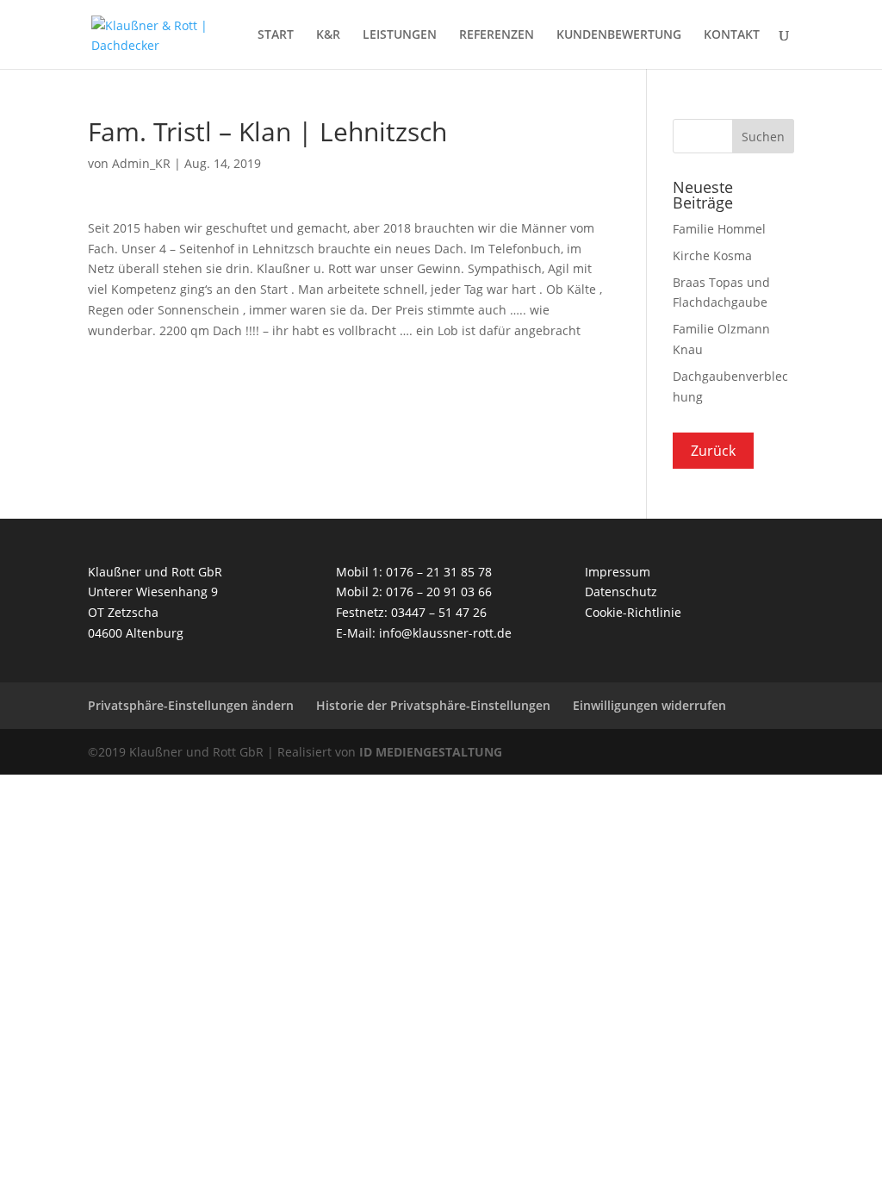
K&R (328, 35)
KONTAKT (732, 35)
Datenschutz (621, 591)
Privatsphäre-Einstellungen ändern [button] (191, 705)
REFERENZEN (496, 35)
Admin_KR (141, 163)
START (276, 35)
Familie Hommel (719, 229)
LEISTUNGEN (400, 35)
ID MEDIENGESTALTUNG (430, 752)
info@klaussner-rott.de (445, 633)
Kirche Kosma (712, 255)
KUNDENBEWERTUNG (618, 35)
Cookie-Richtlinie (633, 612)
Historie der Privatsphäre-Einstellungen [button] (433, 705)
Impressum (617, 572)
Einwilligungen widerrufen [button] (649, 705)
